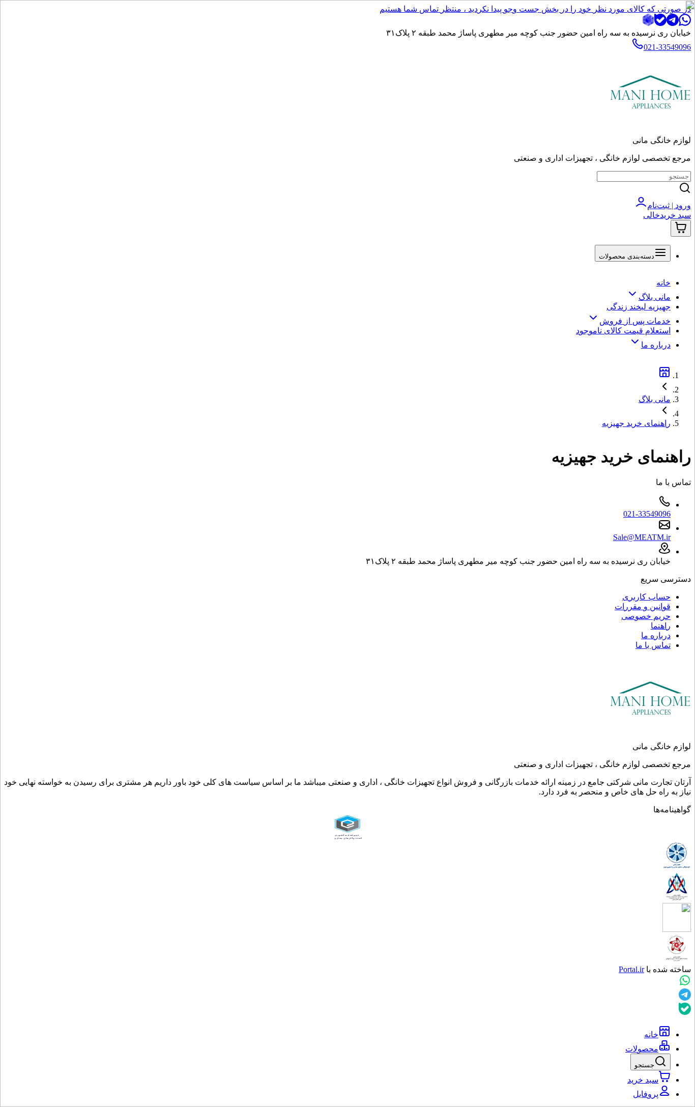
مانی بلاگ (655, 297)
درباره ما (656, 344)
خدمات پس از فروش (635, 321)
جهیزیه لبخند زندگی (638, 306)
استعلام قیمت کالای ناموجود (623, 330)
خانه (663, 282)
